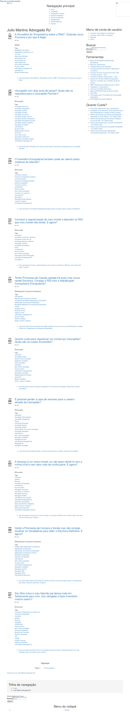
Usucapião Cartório (21, 110)
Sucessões (18, 197)
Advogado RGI (19, 571)
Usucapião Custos (20, 357)
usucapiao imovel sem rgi (23, 239)
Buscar (88, 49)
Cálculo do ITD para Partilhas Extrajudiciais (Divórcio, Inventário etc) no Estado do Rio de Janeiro (105, 81)
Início (52, 9)
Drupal (21, 696)
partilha (17, 479)
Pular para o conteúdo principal (10, 1)
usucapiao (18, 235)
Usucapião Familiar (21, 112)
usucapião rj (19, 259)
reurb (16, 247)
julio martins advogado (22, 64)
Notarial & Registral (57, 15)
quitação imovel (20, 309)
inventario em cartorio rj (22, 193)
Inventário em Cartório (22, 492)
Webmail (93, 37)
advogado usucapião (21, 373)
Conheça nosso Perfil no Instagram (101, 35)
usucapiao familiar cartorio (23, 117)
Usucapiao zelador (21, 427)
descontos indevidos (21, 56)
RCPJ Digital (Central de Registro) (101, 99)
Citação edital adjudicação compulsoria (27, 547)
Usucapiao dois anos (21, 106)
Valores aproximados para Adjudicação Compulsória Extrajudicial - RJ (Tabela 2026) (104, 132)
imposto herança (20, 640)
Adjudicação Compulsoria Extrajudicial (27, 302)
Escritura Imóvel (20, 311)
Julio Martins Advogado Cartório (25, 510)
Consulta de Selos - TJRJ (98, 75)
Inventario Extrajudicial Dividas (24, 181)
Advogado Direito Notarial (23, 199)
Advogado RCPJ (20, 573)
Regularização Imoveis (22, 131)
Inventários (54, 11)
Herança (17, 481)
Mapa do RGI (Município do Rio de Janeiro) (104, 91)
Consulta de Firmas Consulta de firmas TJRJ (104, 73)
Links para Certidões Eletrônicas (100, 89)
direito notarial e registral (23, 321)
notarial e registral (20, 201)
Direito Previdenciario (21, 72)
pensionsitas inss (20, 60)
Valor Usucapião (20, 363)
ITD (16, 636)
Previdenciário (55, 20)
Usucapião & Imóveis (57, 13)
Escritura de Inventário (22, 632)
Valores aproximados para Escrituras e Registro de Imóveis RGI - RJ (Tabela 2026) (105, 120)
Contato (53, 24)
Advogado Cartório (21, 569)
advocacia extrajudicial (22, 502)
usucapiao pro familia (21, 114)
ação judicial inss (20, 62)
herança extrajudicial (21, 630)
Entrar (92, 39)
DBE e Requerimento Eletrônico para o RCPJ (104, 85)
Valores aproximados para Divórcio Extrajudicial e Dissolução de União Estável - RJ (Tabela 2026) (106, 115)
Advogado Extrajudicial (22, 555)
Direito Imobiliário (20, 319)
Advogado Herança (21, 494)
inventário (18, 477)
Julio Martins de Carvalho (23, 498)
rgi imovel (18, 133)
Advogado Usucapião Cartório (24, 139)
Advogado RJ (19, 443)
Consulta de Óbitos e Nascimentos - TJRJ (103, 77)
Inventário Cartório (21, 185)
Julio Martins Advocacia (22, 575)
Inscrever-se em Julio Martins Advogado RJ (21, 673)
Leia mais (49, 209)
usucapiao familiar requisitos (24, 123)
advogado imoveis (20, 439)
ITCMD (17, 638)
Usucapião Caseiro (21, 425)
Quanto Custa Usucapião (23, 359)
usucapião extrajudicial (22, 108)
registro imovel (19, 313)
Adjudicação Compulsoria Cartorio (26, 298)
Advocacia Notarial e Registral (24, 504)
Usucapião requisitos (21, 125)
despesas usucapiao (21, 361)
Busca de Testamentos (97, 65)
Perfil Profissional (56, 22)
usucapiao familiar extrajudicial (24, 119)
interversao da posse (21, 423)
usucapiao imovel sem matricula (25, 237)
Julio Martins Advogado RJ (23, 68)
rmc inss (17, 54)
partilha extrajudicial (21, 183)
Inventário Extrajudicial (22, 483)
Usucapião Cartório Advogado (24, 255)
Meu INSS (93, 93)
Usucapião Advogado (21, 431)
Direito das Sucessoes (22, 508)
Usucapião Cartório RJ (22, 137)
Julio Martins (19, 70)
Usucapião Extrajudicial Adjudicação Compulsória (30, 300)
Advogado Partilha (21, 496)
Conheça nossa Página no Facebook (102, 33)
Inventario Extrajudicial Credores (25, 177)
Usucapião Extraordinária (23, 417)
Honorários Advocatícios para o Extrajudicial (104, 108)
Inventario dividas (20, 179)
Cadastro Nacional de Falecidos (100, 67)
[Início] (9, 3)
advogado (18, 365)
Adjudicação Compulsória (23, 549)
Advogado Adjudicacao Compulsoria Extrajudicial (30, 304)
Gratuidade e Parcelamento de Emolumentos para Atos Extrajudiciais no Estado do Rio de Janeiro (106, 111)
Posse (17, 421)
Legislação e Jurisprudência (99, 87)
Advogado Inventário (21, 489)
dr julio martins (19, 66)
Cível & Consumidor (57, 18)
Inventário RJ (19, 195)
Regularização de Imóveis (23, 375)
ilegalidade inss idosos (22, 50)
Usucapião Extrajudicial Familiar (25, 121)
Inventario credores (21, 175)
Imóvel (17, 306)
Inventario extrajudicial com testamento (27, 612)
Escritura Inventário (21, 634)
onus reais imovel (20, 135)
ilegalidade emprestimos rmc (24, 52)
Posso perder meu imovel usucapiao (26, 429)
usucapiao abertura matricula (24, 241)
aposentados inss (20, 58)
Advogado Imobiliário (21, 437)
